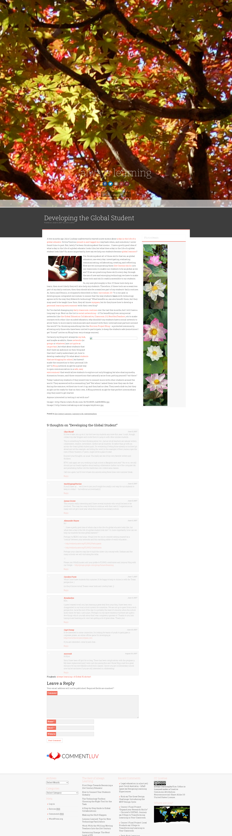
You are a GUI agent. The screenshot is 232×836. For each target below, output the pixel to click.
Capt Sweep (69, 630)
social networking (87, 313)
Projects (135, 203)
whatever (60, 343)
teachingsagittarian (72, 483)
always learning (116, 173)
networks (77, 340)
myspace (95, 302)
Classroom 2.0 (101, 316)
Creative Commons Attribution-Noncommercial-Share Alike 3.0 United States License (169, 793)
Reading (146, 203)
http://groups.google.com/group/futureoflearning (94, 565)
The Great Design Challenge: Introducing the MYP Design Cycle (132, 799)
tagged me (95, 242)
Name (51, 721)
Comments (56, 814)
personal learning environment (62, 305)
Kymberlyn (69, 598)
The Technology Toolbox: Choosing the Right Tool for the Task (97, 801)
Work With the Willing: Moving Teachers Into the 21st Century (97, 827)
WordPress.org (56, 819)
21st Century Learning (63, 414)
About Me (95, 203)
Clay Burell (68, 431)
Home (85, 203)
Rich (123, 796)
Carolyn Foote (70, 577)
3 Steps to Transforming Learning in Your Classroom (132, 816)
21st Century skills (122, 265)
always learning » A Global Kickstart (74, 676)
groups (50, 343)
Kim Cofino (69, 222)
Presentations (121, 203)
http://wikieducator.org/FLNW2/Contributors (84, 547)
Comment (52, 693)
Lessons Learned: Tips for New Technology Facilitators (96, 820)
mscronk (68, 653)
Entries (54, 809)
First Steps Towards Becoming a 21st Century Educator (97, 786)
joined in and (83, 242)
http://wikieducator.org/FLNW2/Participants (83, 543)
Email (51, 727)
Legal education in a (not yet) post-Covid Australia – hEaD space (133, 786)
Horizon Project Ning (100, 326)
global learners (129, 251)
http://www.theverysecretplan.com (78, 638)
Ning (55, 366)
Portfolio (106, 203)
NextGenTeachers (116, 316)
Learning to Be (77, 414)
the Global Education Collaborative (77, 316)
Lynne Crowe (69, 501)
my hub (81, 337)
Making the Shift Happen (94, 815)
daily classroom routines (85, 310)
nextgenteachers (90, 414)
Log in (52, 804)
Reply (66, 476)
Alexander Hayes (71, 520)
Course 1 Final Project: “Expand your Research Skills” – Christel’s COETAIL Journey (133, 810)
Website (51, 734)
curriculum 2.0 (105, 292)
